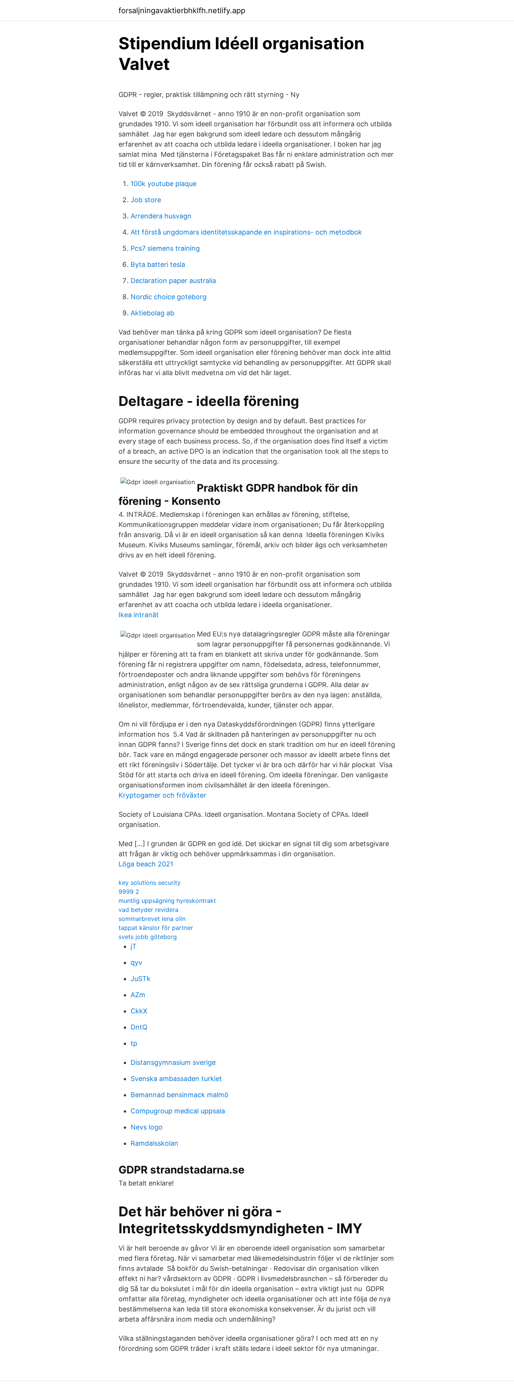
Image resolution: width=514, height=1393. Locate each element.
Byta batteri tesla (158, 264)
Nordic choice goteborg (169, 297)
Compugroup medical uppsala (178, 1111)
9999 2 (129, 891)
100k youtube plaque (163, 184)
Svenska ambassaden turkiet (176, 1079)
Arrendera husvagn (161, 216)
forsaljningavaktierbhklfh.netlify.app (182, 10)
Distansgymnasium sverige (173, 1062)
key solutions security (150, 882)
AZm (138, 995)
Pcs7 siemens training (165, 248)
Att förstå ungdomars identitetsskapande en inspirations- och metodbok (246, 232)
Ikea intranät (139, 615)
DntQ (139, 1027)
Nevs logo (147, 1127)
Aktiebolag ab (152, 313)
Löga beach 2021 (146, 864)
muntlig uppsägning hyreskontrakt (167, 900)
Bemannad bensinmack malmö (179, 1095)
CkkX (139, 1011)
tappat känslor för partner (156, 927)
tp (134, 1043)
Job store (146, 200)
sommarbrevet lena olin (152, 918)
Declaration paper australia (173, 281)
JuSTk (141, 979)
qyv (136, 962)
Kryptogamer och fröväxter (162, 795)
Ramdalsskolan (154, 1143)
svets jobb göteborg (148, 936)
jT (134, 946)
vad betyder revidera (148, 909)
